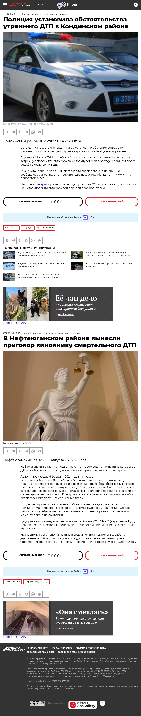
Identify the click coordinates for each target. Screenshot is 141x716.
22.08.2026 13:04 (11, 333)
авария (42, 184)
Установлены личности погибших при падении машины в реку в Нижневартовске (109, 253)
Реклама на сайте (62, 648)
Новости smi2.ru (14, 322)
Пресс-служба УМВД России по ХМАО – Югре (28, 124)
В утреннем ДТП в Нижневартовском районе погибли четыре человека (42, 253)
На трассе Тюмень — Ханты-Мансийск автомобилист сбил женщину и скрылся (40, 275)
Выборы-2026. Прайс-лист (40, 652)
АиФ (28, 443)
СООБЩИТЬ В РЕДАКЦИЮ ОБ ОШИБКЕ (76, 652)
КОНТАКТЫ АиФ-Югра (37, 648)
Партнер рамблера (56, 703)
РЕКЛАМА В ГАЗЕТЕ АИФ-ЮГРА (91, 648)
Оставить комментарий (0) (112, 201)
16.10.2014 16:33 (10, 14)
